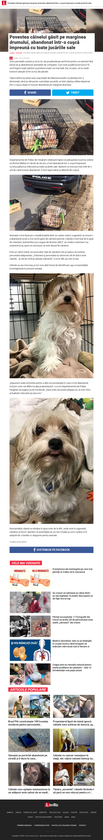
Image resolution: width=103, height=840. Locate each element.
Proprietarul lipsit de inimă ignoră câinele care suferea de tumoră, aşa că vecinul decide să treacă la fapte (73, 723)
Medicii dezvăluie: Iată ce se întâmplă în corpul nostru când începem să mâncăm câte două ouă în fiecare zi (72, 643)
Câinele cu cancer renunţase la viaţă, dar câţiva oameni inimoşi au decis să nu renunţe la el (73, 757)
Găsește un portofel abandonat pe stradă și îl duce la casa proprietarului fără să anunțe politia (28, 757)
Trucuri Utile (55, 812)
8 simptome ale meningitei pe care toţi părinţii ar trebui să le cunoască (72, 570)
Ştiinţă (93, 812)
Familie (18, 812)
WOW (73, 817)
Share (31, 92)
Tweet (75, 92)
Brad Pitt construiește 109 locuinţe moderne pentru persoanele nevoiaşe (28, 723)
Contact (82, 825)
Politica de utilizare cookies (64, 825)
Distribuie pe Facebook (53, 549)
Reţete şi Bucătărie (43, 817)
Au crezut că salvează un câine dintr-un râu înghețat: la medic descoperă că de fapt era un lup (73, 596)
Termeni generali (24, 825)
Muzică (66, 812)
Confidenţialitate (41, 825)
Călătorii (58, 817)
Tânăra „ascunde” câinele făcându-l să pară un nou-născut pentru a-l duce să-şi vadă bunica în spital (73, 791)
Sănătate (43, 812)
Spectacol (83, 812)
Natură (74, 812)
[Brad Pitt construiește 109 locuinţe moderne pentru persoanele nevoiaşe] (29, 706)
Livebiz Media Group (31, 836)
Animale (10, 812)
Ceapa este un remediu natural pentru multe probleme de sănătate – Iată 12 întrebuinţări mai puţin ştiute (72, 667)
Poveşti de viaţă (30, 812)
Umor (66, 817)
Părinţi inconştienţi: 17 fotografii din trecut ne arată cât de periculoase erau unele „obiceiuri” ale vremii (73, 620)
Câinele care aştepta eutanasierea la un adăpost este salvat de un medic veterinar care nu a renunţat (29, 791)
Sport (30, 817)
